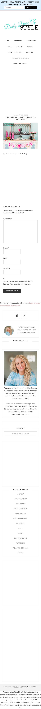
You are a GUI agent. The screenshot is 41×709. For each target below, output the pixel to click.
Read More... (24, 414)
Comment (7, 219)
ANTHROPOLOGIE (20, 509)
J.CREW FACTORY (20, 499)
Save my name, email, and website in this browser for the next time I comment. (18, 282)
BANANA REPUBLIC (20, 518)
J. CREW (20, 494)
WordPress (18, 688)
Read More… (31, 332)
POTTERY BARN (20, 538)
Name (6, 248)
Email (5, 258)
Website (6, 268)
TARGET (20, 533)
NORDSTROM (20, 513)
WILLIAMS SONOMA (20, 548)
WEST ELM (20, 543)
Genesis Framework (30, 686)
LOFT (20, 528)
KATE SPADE (20, 504)
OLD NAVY (20, 523)
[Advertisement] (20, 88)
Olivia (18, 686)
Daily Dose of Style (20, 24)
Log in (25, 688)
